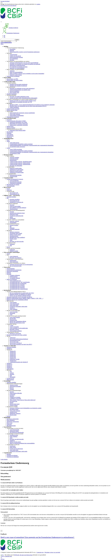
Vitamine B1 (13, 351)
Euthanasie (12, 249)
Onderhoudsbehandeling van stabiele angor (20, 89)
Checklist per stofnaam (12, 455)
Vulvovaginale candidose (16, 331)
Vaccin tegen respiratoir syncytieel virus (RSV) (21, 344)
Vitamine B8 (13, 358)
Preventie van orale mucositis (17, 241)
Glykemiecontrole (14, 159)
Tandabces (12, 307)
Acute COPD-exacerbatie (16, 149)
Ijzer (11, 371)
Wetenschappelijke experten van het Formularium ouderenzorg (24, 52)
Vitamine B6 (13, 356)
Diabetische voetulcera (15, 413)
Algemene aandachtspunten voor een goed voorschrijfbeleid (24, 62)
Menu (2, 44)
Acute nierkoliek (11, 186)
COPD (8, 148)
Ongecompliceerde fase (15, 280)
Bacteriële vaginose (14, 329)
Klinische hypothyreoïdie (16, 168)
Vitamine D (9, 364)
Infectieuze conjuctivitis (15, 333)
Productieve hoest (14, 214)
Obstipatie (9, 133)
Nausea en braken (11, 127)
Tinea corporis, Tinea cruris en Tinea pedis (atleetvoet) (22, 400)
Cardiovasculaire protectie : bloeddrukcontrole (21, 161)
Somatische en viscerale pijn (16, 202)
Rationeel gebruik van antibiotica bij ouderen (20, 294)
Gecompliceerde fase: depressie (17, 287)
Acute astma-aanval (14, 142)
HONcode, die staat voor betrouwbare (23, 555)
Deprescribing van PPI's (12, 79)
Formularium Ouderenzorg (12, 33)
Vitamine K (9, 367)
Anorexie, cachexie (14, 221)
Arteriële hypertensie (12, 93)
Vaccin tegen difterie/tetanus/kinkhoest (19, 339)
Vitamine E (9, 366)
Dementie (9, 274)
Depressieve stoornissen (12, 271)
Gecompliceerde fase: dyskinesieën (18, 283)
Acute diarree (10, 134)
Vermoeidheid (13, 222)
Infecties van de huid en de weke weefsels (17, 335)
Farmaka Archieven (13, 27)
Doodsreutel (12, 218)
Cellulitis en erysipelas (15, 397)
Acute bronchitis (14, 312)
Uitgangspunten (13, 54)
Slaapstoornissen (14, 209)
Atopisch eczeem (14, 385)
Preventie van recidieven (15, 257)
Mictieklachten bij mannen (13, 184)
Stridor (11, 217)
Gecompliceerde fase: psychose (17, 286)
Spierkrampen (13, 260)
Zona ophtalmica (11, 420)
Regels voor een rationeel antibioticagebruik (20, 295)
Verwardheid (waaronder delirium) (18, 207)
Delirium (9, 272)
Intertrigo (12, 396)
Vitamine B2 (13, 352)
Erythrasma (12, 394)
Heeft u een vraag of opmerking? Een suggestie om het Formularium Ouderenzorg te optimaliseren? (38, 537)
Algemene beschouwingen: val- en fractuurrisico (21, 264)
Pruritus (8, 416)
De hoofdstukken (14, 58)
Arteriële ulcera (13, 412)
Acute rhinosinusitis (14, 303)
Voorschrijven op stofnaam (13, 76)
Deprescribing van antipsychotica (15, 80)
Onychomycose (13, 401)
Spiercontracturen (14, 261)
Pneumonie (12, 313)
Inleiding (9, 454)
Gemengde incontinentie (15, 183)
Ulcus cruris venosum (15, 114)
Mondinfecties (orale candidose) (17, 237)
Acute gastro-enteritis (15, 317)
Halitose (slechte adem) (15, 234)
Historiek (12, 50)
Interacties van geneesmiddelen (17, 68)
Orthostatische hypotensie (13, 117)
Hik (10, 226)
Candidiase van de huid (15, 398)
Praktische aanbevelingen (16, 75)
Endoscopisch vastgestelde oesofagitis (19, 125)
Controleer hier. (8, 556)
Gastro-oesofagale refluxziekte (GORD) (16, 121)
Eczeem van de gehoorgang (16, 448)
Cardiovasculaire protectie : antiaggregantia (20, 164)
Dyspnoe (12, 211)
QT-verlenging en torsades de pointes (18, 66)
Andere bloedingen (14, 107)
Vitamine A (9, 348)
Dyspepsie (9, 119)
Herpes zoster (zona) (14, 404)
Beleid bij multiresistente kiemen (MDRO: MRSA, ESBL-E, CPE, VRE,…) (25, 298)
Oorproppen (12, 446)
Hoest (8, 140)
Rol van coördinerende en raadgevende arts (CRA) (22, 293)
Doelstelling (12, 49)
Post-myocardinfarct (14, 91)
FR (4, 35)
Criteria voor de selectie (15, 56)
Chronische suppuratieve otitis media (18, 306)
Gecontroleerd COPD (15, 153)
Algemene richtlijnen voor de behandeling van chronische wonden (25, 408)
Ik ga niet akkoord (12, 5)
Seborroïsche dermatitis (15, 386)
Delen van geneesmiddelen (16, 72)
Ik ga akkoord (4, 5)
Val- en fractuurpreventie (15, 265)
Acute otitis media (14, 305)
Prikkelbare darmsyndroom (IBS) (18, 130)
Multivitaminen (10, 379)
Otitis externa (13, 447)
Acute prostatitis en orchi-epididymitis (19, 328)
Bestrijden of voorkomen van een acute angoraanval (22, 88)
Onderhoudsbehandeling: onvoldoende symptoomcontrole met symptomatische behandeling (31, 145)
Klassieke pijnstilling (15, 199)
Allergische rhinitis (14, 431)
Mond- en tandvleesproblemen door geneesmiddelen (22, 443)
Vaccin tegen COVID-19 (16, 343)
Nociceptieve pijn (14, 192)
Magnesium (12, 377)
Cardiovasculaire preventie (13, 108)
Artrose (8, 253)
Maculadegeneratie (11, 425)
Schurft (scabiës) (14, 405)
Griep (11, 314)
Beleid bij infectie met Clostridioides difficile (17, 299)
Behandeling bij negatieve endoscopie (19, 123)
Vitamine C (9, 363)
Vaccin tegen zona (14, 341)
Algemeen (12, 70)
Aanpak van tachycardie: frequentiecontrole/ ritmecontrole (23, 98)
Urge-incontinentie (14, 180)
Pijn (8, 198)
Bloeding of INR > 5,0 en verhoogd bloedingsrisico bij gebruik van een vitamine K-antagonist (32, 104)
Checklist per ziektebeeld (13, 456)
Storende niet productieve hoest (17, 213)
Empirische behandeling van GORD (18, 122)
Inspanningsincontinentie (16, 182)
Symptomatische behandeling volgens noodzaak (21, 144)
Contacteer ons (40, 552)
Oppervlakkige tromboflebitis (17, 115)
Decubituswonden (14, 409)
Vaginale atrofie (13, 176)
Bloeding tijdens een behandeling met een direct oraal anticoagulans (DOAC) (28, 106)
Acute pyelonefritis (14, 326)
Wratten (11, 402)
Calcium (12, 372)
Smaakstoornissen (14, 236)
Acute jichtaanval (14, 256)
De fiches (12, 60)
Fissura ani (9, 137)
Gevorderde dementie (15, 278)
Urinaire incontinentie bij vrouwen (15, 179)
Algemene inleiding (14, 157)
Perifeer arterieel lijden (12, 110)
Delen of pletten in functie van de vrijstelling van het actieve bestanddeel (27, 73)
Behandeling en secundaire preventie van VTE (21, 102)
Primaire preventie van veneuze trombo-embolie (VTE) (23, 100)
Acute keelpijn (13, 302)
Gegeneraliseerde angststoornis (14, 270)
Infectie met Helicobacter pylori (17, 322)
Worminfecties (10, 135)
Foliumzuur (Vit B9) (14, 359)
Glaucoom (9, 424)
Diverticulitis (13, 318)
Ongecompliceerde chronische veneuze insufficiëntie (22, 112)
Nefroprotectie (13, 160)
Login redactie (4, 459)
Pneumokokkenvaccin (15, 340)
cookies (38, 4)
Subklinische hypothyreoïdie (16, 169)
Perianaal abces (13, 320)
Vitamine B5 (13, 355)
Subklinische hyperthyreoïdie (17, 172)
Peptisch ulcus (10, 126)
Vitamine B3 (13, 354)
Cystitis (11, 325)
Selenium (12, 374)
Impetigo (12, 391)
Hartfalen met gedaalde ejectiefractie (18, 85)
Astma (8, 141)
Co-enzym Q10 (10, 378)
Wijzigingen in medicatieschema (17, 65)
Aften (11, 240)
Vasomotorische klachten (16, 175)
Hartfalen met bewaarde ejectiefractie (18, 84)
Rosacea (12, 387)
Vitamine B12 (13, 360)
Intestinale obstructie (14, 229)
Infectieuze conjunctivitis (12, 419)
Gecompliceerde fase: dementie (17, 284)
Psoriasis (12, 389)
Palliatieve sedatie (14, 251)
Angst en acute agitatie (15, 206)
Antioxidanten (10, 368)
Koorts (8, 188)
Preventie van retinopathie (16, 165)
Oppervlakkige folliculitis (16, 393)
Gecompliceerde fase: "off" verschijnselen (20, 282)
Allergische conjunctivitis (13, 421)
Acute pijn (9, 190)
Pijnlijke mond (13, 238)
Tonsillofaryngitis (14, 435)
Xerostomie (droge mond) (16, 233)
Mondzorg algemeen (14, 232)
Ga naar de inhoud (5, 1)
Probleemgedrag (13, 276)
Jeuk (11, 245)
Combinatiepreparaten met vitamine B (19, 362)
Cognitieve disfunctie (15, 275)
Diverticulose (10, 131)
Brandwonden (13, 414)
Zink (11, 375)
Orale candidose (13, 309)
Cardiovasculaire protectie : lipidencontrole (20, 163)
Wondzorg (12, 244)
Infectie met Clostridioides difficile (18, 321)
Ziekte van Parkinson (12, 279)
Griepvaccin (12, 337)
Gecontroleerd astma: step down (17, 146)
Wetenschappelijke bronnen (16, 57)
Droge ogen (9, 423)
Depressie (12, 205)
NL (4, 37)
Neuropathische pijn (14, 194)
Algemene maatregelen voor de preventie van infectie (19, 297)
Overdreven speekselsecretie (16, 215)
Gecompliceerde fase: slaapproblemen (19, 289)
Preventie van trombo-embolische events (19, 96)
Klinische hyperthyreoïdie (16, 171)
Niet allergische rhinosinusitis (17, 432)
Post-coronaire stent (14, 92)
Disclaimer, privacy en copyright (52, 552)
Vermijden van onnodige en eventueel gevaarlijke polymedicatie (25, 64)
